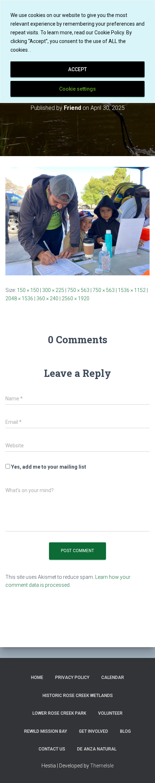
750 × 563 (78, 290)
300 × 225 (53, 290)
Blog (125, 731)
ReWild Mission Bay (45, 731)
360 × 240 (47, 298)
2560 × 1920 (75, 298)
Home (37, 677)
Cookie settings (77, 89)
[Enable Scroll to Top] (141, 769)
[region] (77, 51)
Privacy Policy (72, 677)
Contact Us (52, 749)
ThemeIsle (102, 766)
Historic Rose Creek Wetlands (78, 695)
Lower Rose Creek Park (59, 713)
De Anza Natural (96, 749)
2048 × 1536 (19, 298)
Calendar (112, 677)
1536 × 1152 (132, 290)
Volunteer (110, 713)
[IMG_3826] (77, 221)
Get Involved (93, 731)
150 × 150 (28, 290)
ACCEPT (77, 69)
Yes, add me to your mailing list (48, 467)
